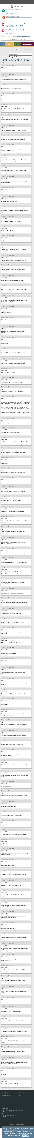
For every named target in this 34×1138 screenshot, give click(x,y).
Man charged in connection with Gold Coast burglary (11, 843)
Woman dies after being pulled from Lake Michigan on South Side (13, 79)
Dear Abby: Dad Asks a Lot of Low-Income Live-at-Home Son (13, 139)
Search (17, 44)
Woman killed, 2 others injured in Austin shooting (10, 432)
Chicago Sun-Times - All (5, 825)
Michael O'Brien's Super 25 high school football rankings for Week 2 (14, 321)
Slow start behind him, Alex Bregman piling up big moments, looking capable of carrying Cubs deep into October (14, 906)
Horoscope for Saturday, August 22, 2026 (9, 806)
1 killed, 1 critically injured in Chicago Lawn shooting (11, 382)
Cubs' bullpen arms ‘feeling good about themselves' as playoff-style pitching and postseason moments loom (13, 653)
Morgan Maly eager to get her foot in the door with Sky (11, 1002)
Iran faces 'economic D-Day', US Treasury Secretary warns (17, 26)
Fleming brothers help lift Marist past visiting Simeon (11, 613)
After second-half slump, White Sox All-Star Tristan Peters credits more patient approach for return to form (13, 895)
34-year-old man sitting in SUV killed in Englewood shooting (12, 511)
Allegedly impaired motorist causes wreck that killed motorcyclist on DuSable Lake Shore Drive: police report (14, 1063)
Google (7, 16)
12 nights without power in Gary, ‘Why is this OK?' (11, 192)
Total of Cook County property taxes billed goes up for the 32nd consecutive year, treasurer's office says (13, 171)
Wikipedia (15, 16)
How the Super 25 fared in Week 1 (7, 786)
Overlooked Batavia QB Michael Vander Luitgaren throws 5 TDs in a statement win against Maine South (14, 796)
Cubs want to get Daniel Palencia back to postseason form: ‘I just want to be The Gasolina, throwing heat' (13, 917)
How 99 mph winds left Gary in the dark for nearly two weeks (13, 472)
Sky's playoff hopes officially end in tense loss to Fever (11, 221)
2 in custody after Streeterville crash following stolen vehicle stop (13, 834)
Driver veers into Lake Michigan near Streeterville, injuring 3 (13, 693)
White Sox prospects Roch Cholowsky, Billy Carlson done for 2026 (13, 642)
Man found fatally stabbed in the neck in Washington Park (12, 401)
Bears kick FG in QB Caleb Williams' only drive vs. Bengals (12, 622)
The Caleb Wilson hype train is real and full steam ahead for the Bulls (14, 423)
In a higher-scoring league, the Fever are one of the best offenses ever (14, 240)
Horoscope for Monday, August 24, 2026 (9, 201)
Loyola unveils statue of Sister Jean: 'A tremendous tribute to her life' (14, 1031)
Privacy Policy (28, 1128)
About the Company (6, 1095)
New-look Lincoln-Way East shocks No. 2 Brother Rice (11, 815)
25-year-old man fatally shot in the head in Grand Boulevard (12, 391)
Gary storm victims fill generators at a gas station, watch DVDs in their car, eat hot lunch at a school (13, 864)
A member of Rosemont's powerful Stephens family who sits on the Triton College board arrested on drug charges (13, 160)
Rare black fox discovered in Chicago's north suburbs (11, 88)
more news (26, 9)
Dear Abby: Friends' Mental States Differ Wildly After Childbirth (13, 452)
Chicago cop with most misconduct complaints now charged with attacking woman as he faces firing (13, 714)
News (9, 44)
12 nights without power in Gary (7, 70)
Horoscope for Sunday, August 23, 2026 (8, 482)
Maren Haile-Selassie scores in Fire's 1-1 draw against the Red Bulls (14, 562)
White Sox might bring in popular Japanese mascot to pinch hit (13, 363)
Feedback (4, 1093)
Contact (5, 1113)
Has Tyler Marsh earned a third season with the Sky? (11, 885)
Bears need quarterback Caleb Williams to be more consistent (12, 280)
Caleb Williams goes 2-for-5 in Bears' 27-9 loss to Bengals (12, 593)
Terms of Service (12, 1130)
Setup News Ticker (26, 50)
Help (20, 1093)
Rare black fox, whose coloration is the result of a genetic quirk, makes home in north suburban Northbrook (14, 149)
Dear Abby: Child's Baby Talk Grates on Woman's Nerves (12, 744)
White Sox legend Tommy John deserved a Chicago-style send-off (13, 130)
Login (20, 1095)
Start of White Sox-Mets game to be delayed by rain (11, 1011)
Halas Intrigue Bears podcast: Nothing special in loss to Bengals (13, 491)
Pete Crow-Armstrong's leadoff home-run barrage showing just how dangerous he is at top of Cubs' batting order (14, 603)
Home (2, 44)
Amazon (11, 16)
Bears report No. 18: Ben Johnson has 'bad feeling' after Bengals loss (14, 553)
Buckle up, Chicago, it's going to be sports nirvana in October (13, 663)
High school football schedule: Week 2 (8, 372)
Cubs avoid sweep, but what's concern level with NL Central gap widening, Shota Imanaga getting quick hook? (13, 250)
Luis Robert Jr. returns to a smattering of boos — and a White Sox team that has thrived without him (14, 927)
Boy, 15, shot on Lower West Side (7, 230)
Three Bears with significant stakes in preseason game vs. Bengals (13, 735)
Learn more (17, 1136)
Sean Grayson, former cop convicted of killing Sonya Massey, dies (13, 260)
